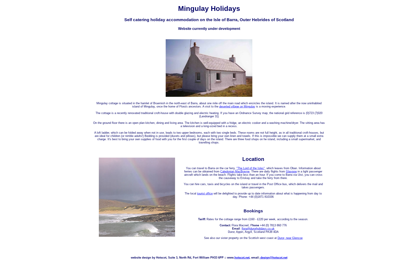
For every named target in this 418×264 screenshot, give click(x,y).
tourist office (205, 193)
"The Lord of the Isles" (250, 168)
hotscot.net (241, 257)
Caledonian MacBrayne (234, 171)
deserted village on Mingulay (237, 106)
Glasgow (291, 171)
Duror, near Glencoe (290, 238)
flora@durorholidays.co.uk (258, 228)
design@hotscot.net (273, 257)
